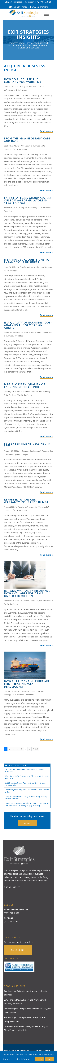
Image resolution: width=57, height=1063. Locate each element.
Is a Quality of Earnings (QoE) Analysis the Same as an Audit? (28, 325)
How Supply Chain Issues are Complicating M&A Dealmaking (27, 684)
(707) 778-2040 (11, 913)
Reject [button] (49, 1059)
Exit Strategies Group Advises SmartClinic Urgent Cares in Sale (25, 784)
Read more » (46, 131)
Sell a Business (43, 207)
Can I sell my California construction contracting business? (24, 770)
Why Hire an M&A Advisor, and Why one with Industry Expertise (27, 777)
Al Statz (10, 211)
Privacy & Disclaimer (42, 1050)
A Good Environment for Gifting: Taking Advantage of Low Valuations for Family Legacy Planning (27, 804)
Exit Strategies (22, 90)
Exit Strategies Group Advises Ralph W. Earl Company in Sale (27, 790)
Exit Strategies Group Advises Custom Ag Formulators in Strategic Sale (28, 200)
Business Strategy (44, 267)
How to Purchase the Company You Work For (22, 80)
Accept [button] (39, 1059)
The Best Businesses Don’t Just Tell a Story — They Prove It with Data (26, 797)
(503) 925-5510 (11, 921)
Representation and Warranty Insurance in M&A (26, 501)
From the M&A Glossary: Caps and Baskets (27, 140)
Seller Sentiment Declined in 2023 (27, 445)
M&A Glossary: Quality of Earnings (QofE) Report (24, 386)
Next (35, 748)
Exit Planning (42, 332)
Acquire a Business (29, 86)
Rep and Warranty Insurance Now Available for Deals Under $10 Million (27, 593)
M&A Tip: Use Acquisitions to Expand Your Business (26, 261)
